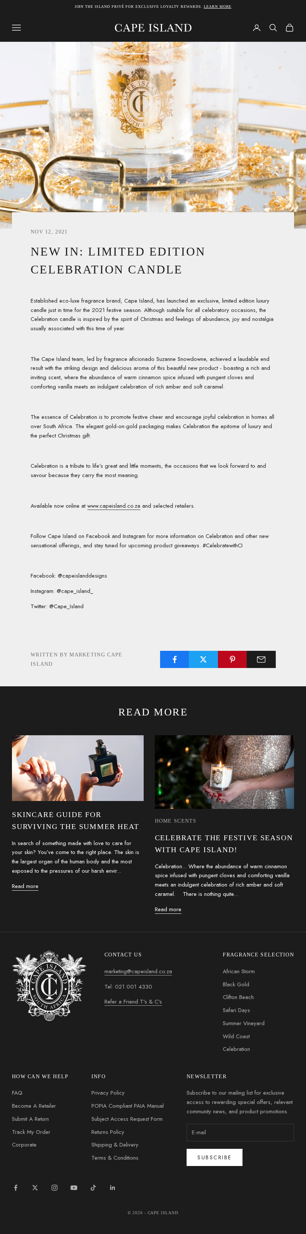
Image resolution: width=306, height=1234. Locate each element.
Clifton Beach (238, 997)
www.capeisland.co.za (113, 506)
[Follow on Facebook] (15, 1187)
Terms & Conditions (114, 1158)
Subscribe (214, 1157)
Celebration (236, 1049)
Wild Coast (236, 1036)
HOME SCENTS (176, 821)
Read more (25, 886)
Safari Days (236, 1010)
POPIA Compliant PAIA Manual (127, 1106)
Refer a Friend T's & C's (133, 1002)
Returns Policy (107, 1132)
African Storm (239, 971)
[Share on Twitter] (203, 659)
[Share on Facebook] (174, 659)
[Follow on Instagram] (54, 1187)
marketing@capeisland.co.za (138, 971)
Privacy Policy (108, 1093)
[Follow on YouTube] (74, 1187)
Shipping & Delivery (114, 1145)
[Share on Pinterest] (232, 659)
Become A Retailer (34, 1106)
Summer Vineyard (244, 1023)
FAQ (17, 1093)
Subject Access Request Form (127, 1119)
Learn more (217, 6)
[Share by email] (261, 659)
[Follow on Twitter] (35, 1187)
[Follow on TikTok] (93, 1187)
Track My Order (31, 1132)
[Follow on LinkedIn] (112, 1187)
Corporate (24, 1145)
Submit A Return (30, 1119)
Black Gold (236, 984)
